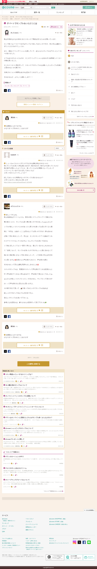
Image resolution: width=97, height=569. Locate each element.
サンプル (7, 86)
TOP (4, 3)
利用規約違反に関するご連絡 (33, 543)
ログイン (91, 1)
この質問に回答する (33, 364)
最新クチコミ (30, 530)
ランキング (9, 3)
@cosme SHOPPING (57, 519)
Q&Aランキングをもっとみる (84, 116)
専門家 (83, 12)
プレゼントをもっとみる (85, 153)
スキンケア (7, 26)
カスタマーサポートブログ (32, 545)
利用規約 (4, 540)
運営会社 (51, 538)
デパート (25, 86)
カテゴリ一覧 (54, 4)
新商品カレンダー (31, 527)
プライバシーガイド (7, 547)
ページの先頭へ (90, 510)
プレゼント (29, 521)
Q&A (26, 3)
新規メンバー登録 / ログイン (33, 104)
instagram (74, 542)
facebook (84, 542)
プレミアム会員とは (7, 538)
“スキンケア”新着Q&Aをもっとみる (53, 491)
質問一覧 (37, 12)
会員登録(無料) (84, 1)
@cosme (9, 519)
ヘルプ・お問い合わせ (31, 540)
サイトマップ (52, 540)
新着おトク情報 (33, 1)
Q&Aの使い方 (80, 190)
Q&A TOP (13, 12)
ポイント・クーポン (8, 526)
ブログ (21, 3)
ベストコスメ (61, 4)
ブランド (16, 3)
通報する (60, 90)
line (89, 542)
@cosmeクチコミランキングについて (59, 543)
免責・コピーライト (31, 538)
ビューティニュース (32, 524)
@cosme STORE (56, 521)
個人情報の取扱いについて (9, 543)
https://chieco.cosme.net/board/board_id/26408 (18, 182)
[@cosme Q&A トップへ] (10, 8)
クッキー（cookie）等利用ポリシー (11, 545)
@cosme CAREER (58, 524)
